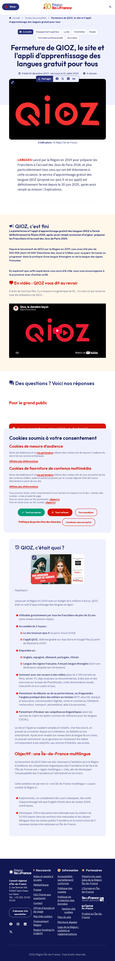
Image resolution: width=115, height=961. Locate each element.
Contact (37, 903)
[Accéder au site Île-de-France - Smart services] (93, 899)
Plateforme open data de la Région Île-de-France (92, 880)
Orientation (79, 31)
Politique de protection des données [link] (40, 521)
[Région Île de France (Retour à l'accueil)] (57, 6)
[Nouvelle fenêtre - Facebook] (11, 924)
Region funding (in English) (43, 931)
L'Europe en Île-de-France (91, 890)
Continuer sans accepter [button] (79, 522)
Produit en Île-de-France (92, 915)
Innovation (72, 37)
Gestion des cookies (68, 910)
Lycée (67, 31)
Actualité (27, 31)
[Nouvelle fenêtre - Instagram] (18, 924)
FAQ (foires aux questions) (42, 896)
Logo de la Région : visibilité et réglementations (68, 930)
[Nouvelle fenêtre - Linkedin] (25, 924)
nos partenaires (45, 452)
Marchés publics (42, 916)
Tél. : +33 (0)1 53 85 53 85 (19, 899)
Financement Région (41, 923)
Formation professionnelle (50, 37)
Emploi (92, 31)
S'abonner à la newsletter (20, 912)
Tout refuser (62, 512)
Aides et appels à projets (43, 878)
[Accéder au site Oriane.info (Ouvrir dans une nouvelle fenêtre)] (93, 906)
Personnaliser (86, 512)
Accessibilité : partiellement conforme (65, 880)
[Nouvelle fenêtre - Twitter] (11, 931)
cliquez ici (54, 499)
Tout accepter (33, 512)
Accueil (16, 18)
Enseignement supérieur (47, 31)
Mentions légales (67, 922)
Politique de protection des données (66, 900)
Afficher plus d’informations (23, 461)
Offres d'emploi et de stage (44, 909)
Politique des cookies (65, 890)
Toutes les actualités (35, 18)
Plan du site (64, 917)
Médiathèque (41, 884)
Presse (37, 889)
